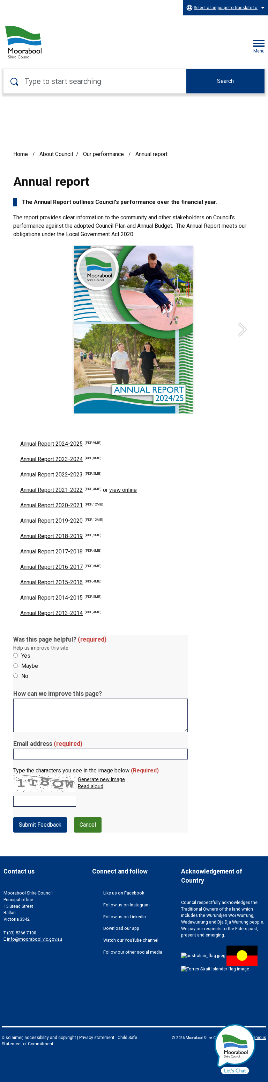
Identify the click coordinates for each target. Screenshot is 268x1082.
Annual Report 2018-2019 (61, 536)
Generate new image (101, 780)
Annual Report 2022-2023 (61, 474)
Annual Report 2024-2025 (61, 443)
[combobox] (225, 7)
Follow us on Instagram (126, 904)
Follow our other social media (132, 952)
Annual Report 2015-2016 (61, 582)
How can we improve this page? (57, 693)
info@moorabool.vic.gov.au (34, 939)
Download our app (121, 928)
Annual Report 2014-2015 (61, 597)
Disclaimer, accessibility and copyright (39, 1037)
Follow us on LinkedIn (124, 916)
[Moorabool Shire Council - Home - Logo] (23, 42)
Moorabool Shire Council (28, 893)
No (24, 676)
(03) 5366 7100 (21, 932)
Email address (47, 743)
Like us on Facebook (123, 893)
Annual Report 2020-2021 (61, 505)
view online (123, 490)
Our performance (104, 154)
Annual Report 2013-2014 (61, 613)
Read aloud (90, 787)
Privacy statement (96, 1037)
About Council (56, 154)
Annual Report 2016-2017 (61, 567)
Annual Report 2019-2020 (61, 520)
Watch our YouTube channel (130, 940)
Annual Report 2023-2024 (61, 459)
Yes (25, 655)
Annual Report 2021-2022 (61, 490)
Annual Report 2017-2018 (61, 551)
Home (20, 154)
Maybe (29, 666)
